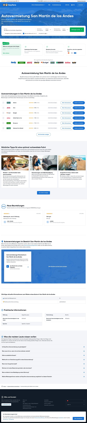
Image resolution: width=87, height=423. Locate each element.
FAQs (24, 401)
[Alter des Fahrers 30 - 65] (23, 33)
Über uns (25, 400)
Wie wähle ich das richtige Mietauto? (30, 403)
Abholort (5, 29)
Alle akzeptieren (78, 418)
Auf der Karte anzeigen (15, 268)
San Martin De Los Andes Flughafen (16, 266)
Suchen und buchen (79, 102)
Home (4, 386)
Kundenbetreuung (56, 5)
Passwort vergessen (48, 401)
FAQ (49, 5)
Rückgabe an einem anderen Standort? (13, 33)
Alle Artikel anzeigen (43, 192)
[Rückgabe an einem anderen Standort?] (3, 33)
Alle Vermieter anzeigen (43, 134)
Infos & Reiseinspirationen (38, 5)
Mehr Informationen (66, 102)
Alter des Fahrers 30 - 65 (30, 33)
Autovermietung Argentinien (31, 245)
